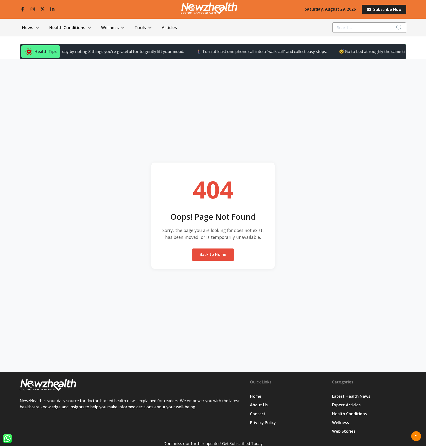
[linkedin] (52, 9)
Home (255, 396)
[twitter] (42, 9)
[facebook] (23, 9)
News (28, 27)
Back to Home (213, 254)
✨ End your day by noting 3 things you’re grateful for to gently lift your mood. (105, 51)
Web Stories (343, 431)
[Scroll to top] (416, 436)
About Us (259, 405)
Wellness (110, 27)
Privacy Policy (263, 422)
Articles (169, 27)
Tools (141, 27)
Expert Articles (346, 405)
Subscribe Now (387, 9)
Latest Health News (351, 396)
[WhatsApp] (7, 439)
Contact (258, 413)
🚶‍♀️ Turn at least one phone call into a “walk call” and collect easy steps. (255, 51)
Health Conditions (67, 27)
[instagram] (33, 9)
